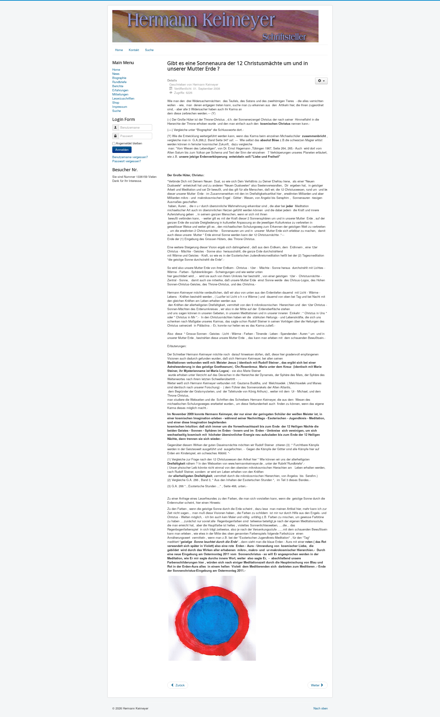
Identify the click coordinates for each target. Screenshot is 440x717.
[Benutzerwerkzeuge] (321, 81)
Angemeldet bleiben (129, 143)
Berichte (117, 86)
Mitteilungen (120, 94)
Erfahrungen (120, 90)
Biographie (119, 78)
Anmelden (122, 149)
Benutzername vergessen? (130, 157)
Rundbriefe (119, 82)
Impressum (119, 107)
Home (119, 50)
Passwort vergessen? (126, 161)
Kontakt (134, 50)
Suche (149, 50)
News (116, 74)
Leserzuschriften (123, 98)
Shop (115, 102)
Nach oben (321, 708)
